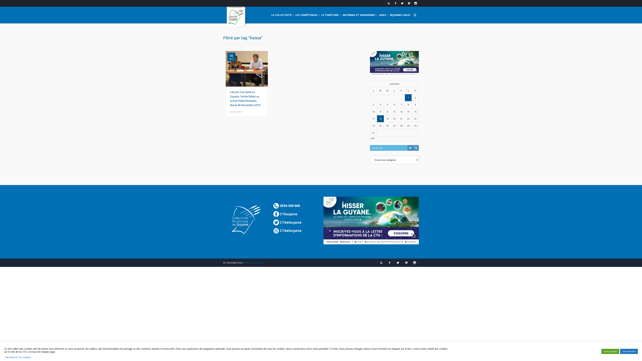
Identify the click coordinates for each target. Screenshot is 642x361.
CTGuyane (288, 214)
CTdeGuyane (290, 222)
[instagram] (415, 3)
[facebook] (395, 3)
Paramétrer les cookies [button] (18, 357)
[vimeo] (408, 3)
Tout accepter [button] (610, 351)
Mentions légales (254, 262)
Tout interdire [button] (629, 351)
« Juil (372, 138)
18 (380, 118)
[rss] (388, 3)
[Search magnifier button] (416, 148)
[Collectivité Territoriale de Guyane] (236, 17)
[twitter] (402, 3)
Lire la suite (235, 111)
